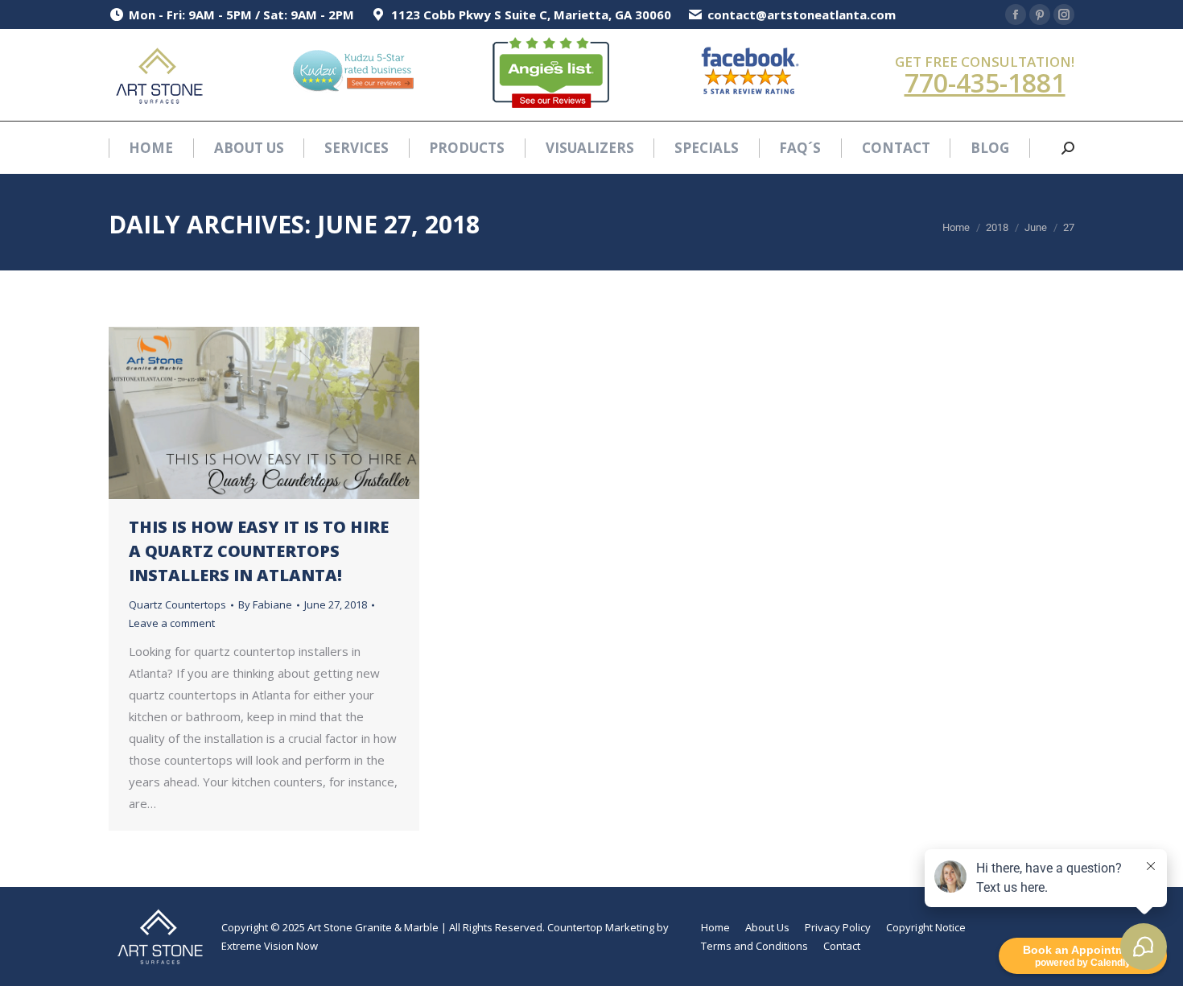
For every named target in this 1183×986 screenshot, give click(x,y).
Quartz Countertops (177, 604)
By (265, 604)
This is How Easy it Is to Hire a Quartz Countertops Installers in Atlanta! (259, 551)
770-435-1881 (985, 82)
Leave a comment (172, 623)
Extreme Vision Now (269, 946)
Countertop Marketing (600, 927)
